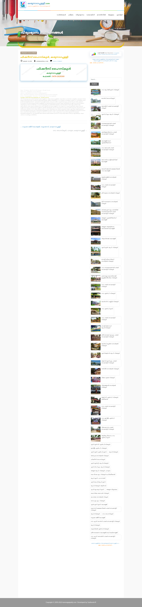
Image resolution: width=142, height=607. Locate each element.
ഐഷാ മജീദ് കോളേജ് (98, 518)
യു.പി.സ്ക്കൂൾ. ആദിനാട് (98, 486)
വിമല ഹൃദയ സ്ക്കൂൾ (108, 378)
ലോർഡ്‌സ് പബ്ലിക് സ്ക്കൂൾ (109, 301)
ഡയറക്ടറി (91, 15)
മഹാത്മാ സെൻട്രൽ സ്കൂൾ (99, 497)
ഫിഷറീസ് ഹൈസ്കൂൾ (98, 459)
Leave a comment (57, 61)
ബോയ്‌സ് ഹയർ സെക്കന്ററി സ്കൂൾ (110, 107)
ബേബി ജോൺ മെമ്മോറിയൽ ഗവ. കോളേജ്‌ (110, 170)
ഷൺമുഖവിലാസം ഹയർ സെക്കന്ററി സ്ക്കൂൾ (109, 133)
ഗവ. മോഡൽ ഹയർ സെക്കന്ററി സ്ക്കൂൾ (107, 149)
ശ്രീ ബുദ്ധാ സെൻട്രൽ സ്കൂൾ (110, 193)
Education (35, 96)
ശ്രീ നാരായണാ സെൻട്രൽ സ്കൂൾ (109, 202)
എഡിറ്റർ (119, 15)
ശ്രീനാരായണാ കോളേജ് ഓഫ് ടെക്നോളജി (104, 533)
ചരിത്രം (70, 15)
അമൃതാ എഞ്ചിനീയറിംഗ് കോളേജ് (108, 219)
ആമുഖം (111, 15)
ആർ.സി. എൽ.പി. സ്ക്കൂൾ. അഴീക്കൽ (109, 398)
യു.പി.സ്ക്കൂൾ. (113, 452)
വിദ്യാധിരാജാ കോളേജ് (108, 239)
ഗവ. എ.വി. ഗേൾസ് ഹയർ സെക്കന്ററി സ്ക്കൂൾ (105, 521)
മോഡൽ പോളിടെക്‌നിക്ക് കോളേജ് (109, 161)
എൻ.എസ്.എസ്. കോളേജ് (99, 504)
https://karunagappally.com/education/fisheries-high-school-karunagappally (40, 94)
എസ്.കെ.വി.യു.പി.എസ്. (98, 482)
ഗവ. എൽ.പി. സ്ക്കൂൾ (108, 293)
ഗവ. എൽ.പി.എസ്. (107, 309)
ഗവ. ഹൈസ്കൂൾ (107, 514)
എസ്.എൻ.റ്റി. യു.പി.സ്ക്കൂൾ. (100, 463)
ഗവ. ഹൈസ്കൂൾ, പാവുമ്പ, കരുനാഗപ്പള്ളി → (70, 131)
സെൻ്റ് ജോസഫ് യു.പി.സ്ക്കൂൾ (106, 327)
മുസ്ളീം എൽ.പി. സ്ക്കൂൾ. (99, 448)
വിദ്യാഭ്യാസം (80, 15)
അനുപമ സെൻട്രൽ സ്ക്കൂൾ (100, 456)
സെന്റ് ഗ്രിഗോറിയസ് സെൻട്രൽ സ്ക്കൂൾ (107, 260)
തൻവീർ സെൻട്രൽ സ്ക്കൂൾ (110, 369)
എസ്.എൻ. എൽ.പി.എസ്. (99, 452)
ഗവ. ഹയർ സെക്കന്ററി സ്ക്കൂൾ (108, 285)
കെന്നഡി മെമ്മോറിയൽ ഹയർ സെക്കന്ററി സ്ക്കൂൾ (104, 509)
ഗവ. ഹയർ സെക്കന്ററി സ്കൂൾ (108, 186)
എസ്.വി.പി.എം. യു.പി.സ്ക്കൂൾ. (100, 467)
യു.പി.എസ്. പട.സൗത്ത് (98, 478)
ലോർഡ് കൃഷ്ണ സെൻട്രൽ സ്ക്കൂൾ (109, 344)
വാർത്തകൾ (61, 15)
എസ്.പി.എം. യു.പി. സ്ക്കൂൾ (110, 114)
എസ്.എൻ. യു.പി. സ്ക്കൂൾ (109, 247)
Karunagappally (28, 96)
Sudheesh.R (92, 602)
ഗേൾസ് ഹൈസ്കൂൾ (108, 98)
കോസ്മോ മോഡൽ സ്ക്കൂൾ (100, 493)
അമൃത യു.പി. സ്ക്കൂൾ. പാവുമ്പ (100, 471)
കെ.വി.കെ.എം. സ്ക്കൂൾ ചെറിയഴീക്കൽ (103, 474)
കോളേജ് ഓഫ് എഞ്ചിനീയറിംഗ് (106, 142)
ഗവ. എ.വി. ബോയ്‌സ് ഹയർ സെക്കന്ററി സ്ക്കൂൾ (103, 537)
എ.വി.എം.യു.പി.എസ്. (97, 489)
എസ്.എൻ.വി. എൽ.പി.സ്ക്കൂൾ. (101, 444)
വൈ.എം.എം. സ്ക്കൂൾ (98, 501)
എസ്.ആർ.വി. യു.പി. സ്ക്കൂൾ (110, 353)
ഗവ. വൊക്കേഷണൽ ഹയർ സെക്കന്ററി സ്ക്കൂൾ (110, 268)
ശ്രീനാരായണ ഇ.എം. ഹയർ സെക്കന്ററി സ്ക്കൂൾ (109, 336)
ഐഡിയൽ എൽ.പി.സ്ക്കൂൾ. (100, 529)
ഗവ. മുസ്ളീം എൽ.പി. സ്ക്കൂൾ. (108, 419)
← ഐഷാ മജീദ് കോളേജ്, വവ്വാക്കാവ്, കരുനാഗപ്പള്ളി (40, 127)
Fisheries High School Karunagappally (47, 96)
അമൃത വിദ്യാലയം (112, 489)
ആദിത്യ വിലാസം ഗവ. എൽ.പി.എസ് (108, 436)
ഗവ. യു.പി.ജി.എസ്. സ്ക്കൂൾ (110, 90)
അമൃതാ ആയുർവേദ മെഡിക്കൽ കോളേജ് (107, 227)
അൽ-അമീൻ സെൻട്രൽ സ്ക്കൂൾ (108, 178)
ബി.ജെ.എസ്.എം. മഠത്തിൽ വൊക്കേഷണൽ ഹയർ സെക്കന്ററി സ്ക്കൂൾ (109, 211)
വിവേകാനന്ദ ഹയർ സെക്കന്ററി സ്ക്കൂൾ (107, 428)
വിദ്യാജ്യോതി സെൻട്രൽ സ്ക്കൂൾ (108, 386)
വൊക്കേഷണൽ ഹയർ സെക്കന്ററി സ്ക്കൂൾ (108, 124)
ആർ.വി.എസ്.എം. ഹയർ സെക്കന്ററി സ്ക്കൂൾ (108, 362)
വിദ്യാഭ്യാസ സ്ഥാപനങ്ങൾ (28, 53)
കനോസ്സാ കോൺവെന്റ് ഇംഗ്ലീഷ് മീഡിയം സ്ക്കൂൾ (109, 277)
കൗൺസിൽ (101, 15)
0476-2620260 (58, 76)
